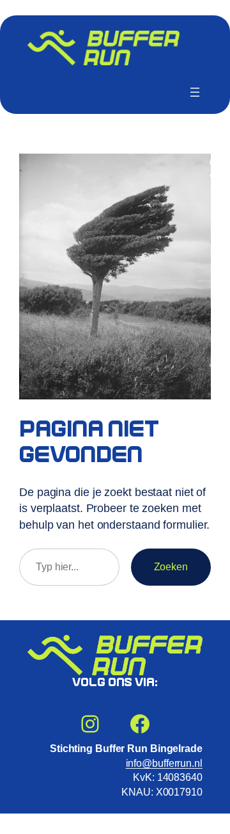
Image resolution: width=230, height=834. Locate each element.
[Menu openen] (195, 92)
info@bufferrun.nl (164, 763)
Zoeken (171, 566)
